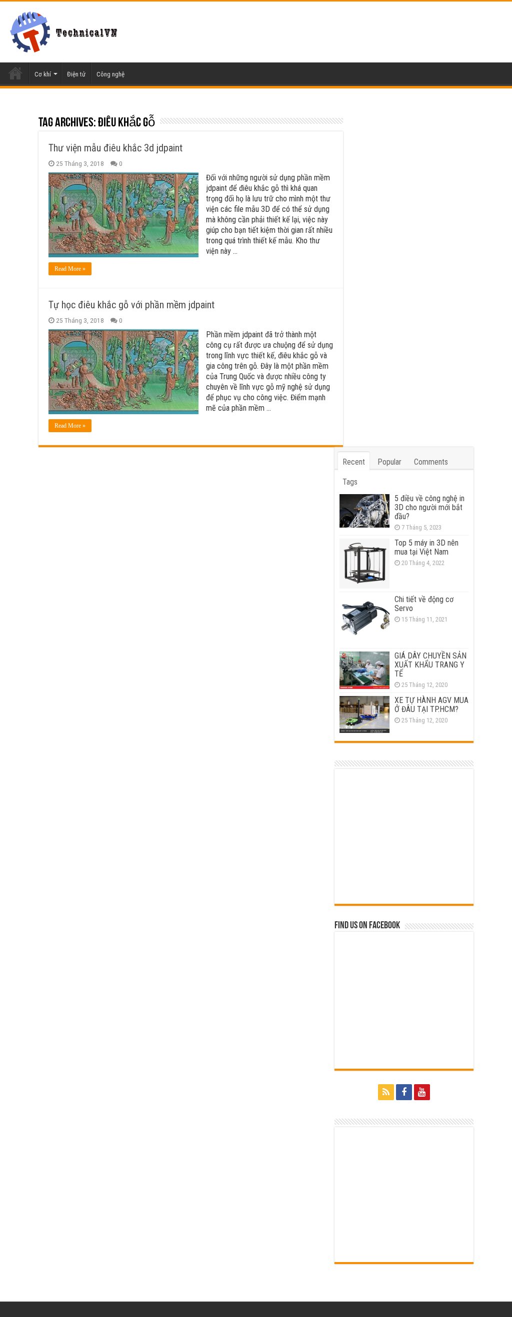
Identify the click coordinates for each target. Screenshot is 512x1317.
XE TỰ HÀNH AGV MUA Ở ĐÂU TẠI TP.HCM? (431, 704)
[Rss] (386, 1092)
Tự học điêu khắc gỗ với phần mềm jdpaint (131, 305)
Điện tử (76, 74)
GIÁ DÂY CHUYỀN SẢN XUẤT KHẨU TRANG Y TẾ (430, 664)
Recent (353, 462)
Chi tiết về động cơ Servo (424, 604)
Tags (350, 482)
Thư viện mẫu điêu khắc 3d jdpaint (115, 148)
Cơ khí (42, 74)
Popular (390, 462)
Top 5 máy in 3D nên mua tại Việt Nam (426, 547)
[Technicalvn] (66, 30)
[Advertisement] (404, 836)
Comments (431, 462)
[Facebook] (404, 1092)
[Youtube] (422, 1092)
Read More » (70, 268)
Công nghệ (110, 74)
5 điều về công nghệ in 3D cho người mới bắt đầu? (429, 507)
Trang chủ (15, 72)
